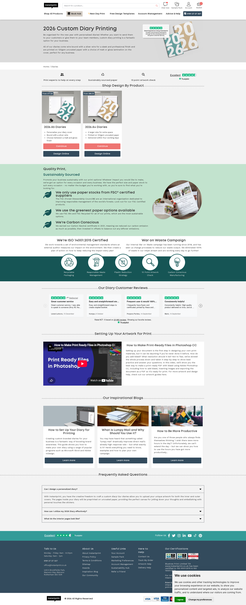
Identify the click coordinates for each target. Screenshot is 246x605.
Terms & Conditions (92, 560)
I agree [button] (180, 599)
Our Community (90, 575)
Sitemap (86, 564)
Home (46, 66)
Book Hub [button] (76, 14)
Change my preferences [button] (200, 599)
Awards (86, 568)
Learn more (69, 460)
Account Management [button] (150, 14)
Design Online (61, 154)
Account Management (122, 564)
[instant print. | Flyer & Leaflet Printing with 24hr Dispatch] (51, 5)
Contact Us (143, 556)
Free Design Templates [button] (122, 14)
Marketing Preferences (122, 560)
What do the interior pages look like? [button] (62, 518)
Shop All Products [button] (53, 14)
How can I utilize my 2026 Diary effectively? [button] (65, 511)
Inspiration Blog (90, 571)
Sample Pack (117, 557)
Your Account (118, 553)
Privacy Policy (89, 557)
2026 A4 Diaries (96, 127)
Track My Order (145, 560)
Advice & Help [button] (173, 14)
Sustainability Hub (120, 568)
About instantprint (91, 553)
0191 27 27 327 (193, 14)
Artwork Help (144, 564)
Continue (61, 146)
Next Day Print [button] (97, 14)
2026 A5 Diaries (55, 127)
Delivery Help (144, 567)
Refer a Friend (118, 571)
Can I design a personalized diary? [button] (60, 489)
